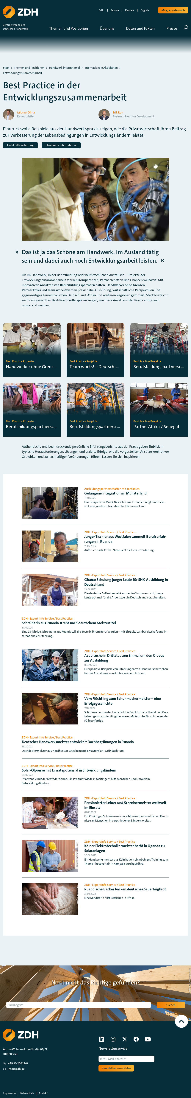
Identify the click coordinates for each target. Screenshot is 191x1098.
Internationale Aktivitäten (101, 67)
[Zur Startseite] (20, 12)
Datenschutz (27, 1093)
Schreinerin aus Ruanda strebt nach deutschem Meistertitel (69, 622)
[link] (101, 1039)
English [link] (145, 10)
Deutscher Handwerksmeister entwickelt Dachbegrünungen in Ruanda (78, 741)
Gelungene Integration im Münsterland (115, 493)
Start (6, 67)
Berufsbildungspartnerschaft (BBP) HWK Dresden (95, 427)
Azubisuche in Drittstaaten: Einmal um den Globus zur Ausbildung (124, 658)
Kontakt (42, 1093)
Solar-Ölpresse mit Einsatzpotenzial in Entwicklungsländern (69, 770)
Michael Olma (26, 112)
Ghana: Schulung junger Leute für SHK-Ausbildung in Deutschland (126, 582)
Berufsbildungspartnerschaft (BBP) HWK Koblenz (32, 427)
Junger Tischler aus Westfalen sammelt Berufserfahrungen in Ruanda (125, 539)
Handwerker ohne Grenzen (32, 367)
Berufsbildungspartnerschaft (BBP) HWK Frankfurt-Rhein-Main (159, 367)
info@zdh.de (16, 1069)
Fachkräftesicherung (20, 145)
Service (115, 10)
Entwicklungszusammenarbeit (22, 72)
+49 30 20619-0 (18, 1063)
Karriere (129, 10)
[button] (71, 28)
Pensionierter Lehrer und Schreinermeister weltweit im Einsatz (125, 805)
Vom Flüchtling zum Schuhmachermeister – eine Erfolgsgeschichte (122, 701)
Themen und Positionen (29, 67)
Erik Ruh (118, 112)
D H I (101, 10)
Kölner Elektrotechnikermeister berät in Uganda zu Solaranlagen (124, 848)
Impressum (9, 1093)
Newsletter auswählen (116, 1068)
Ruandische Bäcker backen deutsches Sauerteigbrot (125, 889)
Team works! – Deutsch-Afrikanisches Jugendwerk (95, 367)
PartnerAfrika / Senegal (156, 427)
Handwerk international (64, 67)
